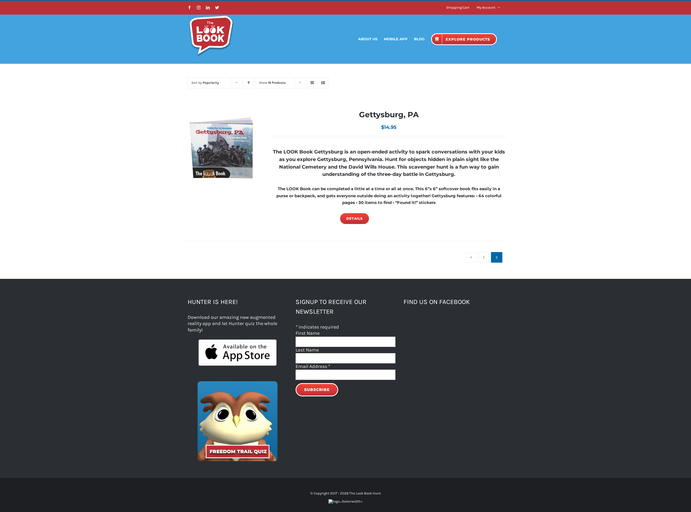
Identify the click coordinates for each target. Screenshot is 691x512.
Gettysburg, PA (389, 114)
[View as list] (323, 83)
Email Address (313, 366)
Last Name (307, 350)
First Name (308, 333)
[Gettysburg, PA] (222, 148)
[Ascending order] (248, 82)
